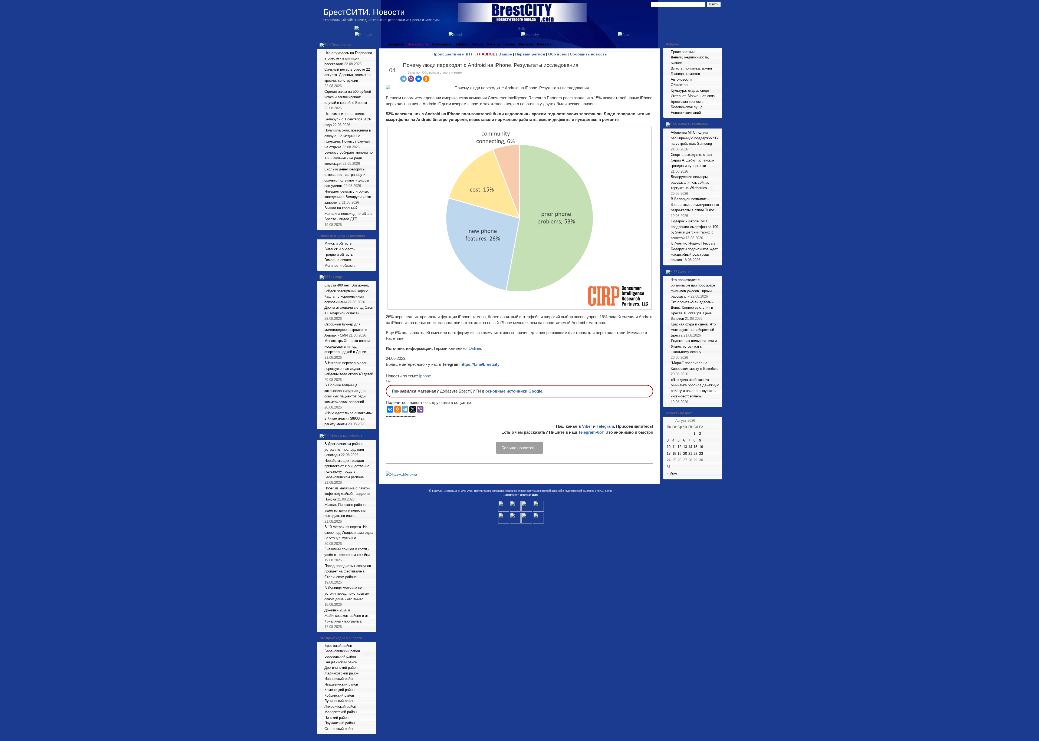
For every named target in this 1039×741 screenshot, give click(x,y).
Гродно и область (338, 254)
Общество (679, 85)
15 (695, 447)
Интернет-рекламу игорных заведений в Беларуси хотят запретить (347, 197)
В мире (337, 277)
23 (701, 454)
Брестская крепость (687, 102)
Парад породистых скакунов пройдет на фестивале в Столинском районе (347, 571)
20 (685, 454)
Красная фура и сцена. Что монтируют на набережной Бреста (693, 329)
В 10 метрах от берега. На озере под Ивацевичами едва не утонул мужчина (348, 532)
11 (674, 447)
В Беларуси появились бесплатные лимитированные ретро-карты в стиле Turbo (695, 204)
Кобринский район (339, 695)
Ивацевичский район (341, 684)
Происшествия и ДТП (453, 54)
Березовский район (340, 656)
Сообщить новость (588, 54)
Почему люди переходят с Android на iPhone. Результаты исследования (490, 65)
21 (690, 454)
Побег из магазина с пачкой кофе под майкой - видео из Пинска (347, 493)
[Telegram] (403, 78)
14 (690, 447)
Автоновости (681, 79)
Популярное (341, 45)
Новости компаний (686, 113)
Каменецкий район (339, 690)
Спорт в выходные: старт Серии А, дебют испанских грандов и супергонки (693, 160)
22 (695, 454)
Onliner (475, 348)
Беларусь (396, 44)
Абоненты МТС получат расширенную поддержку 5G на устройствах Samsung (694, 138)
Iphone (425, 376)
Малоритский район (340, 712)
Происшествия (683, 52)
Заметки (684, 272)
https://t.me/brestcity (480, 364)
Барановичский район (342, 651)
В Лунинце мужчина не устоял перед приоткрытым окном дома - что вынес (346, 593)
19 (679, 454)
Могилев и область (340, 266)
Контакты (544, 44)
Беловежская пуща (686, 107)
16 (701, 447)
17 (668, 454)
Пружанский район (339, 723)
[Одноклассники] (426, 78)
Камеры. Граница (501, 44)
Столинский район (339, 729)
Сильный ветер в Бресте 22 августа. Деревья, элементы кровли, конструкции (347, 75)
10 (668, 447)
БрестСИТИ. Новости (364, 12)
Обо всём (557, 54)
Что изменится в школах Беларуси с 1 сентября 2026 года (347, 119)
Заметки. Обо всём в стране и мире (435, 72)
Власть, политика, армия (691, 68)
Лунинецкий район (339, 701)
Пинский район (336, 718)
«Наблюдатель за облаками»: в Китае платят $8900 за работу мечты (348, 418)
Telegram (605, 426)
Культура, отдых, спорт (690, 90)
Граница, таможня (685, 74)
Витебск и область (339, 249)
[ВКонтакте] (418, 78)
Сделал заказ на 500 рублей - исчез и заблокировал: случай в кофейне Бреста (348, 97)
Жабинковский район (341, 673)
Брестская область (347, 435)
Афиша (462, 44)
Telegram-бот (590, 432)
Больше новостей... (519, 448)
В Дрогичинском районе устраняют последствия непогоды (344, 449)
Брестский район (338, 646)
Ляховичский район (340, 706)
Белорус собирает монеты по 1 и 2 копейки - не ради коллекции (348, 158)
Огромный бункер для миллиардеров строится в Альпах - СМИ (345, 329)
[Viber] (411, 78)
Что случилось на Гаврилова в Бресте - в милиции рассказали (348, 58)
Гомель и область (338, 260)
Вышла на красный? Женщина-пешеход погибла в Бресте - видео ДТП (348, 213)
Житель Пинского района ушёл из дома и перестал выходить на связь (345, 510)
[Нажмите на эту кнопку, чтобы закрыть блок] (372, 44)
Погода (477, 44)
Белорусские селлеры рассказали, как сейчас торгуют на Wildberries (690, 182)
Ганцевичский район (340, 662)
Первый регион (530, 54)
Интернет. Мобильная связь (693, 96)
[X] (412, 409)
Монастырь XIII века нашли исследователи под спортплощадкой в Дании (347, 346)
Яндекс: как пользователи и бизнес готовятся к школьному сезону (694, 346)
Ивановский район (339, 679)
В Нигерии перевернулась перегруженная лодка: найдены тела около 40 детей (348, 368)
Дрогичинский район (340, 668)
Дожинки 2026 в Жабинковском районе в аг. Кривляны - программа (346, 615)
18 (674, 454)
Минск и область (338, 243)
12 (679, 447)
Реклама (526, 44)
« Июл (672, 473)
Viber (587, 426)
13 (685, 447)
